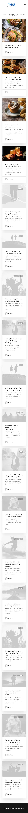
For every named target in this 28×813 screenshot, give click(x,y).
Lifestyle (16, 61)
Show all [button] (5, 14)
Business (20, 101)
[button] (25, 4)
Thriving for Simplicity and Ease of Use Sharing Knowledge (13, 341)
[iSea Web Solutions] (11, 4)
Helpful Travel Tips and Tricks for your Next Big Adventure (12, 564)
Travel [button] (11, 16)
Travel (20, 236)
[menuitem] (5, 14)
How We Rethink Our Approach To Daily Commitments (11, 427)
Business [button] (16, 16)
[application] (14, 415)
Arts (21, 61)
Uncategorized (19, 22)
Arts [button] (24, 14)
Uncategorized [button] (12, 14)
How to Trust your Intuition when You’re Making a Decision (13, 693)
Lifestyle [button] (19, 14)
